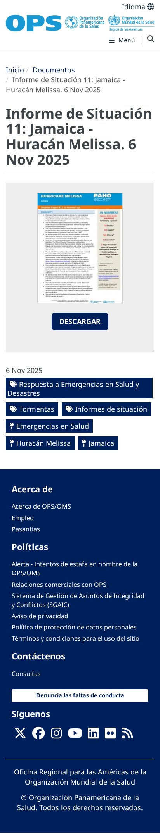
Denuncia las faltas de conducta (80, 695)
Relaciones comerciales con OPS (59, 584)
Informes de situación (111, 409)
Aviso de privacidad (40, 616)
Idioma (134, 6)
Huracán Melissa (43, 443)
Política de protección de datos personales (74, 627)
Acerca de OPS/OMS (41, 506)
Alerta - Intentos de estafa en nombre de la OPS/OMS (74, 568)
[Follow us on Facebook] (38, 735)
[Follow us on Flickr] (110, 735)
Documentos (54, 69)
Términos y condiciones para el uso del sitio (75, 638)
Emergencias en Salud (52, 426)
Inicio (15, 69)
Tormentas (36, 409)
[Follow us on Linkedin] (93, 735)
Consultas (26, 673)
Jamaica (101, 443)
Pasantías (26, 529)
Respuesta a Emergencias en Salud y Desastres (73, 388)
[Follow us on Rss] (127, 735)
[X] (20, 735)
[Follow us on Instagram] (56, 735)
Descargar (80, 321)
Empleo (23, 518)
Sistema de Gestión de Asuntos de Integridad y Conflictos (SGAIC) (78, 600)
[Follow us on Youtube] (75, 735)
